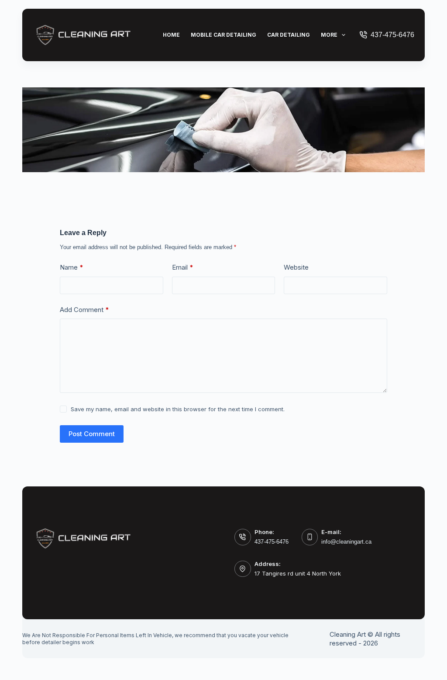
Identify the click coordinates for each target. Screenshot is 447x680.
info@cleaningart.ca (346, 541)
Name (71, 267)
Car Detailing (288, 34)
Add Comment (84, 309)
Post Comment (92, 434)
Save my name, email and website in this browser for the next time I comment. (178, 409)
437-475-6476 (392, 34)
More (329, 34)
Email (182, 267)
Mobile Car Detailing (223, 34)
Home (171, 34)
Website (296, 267)
